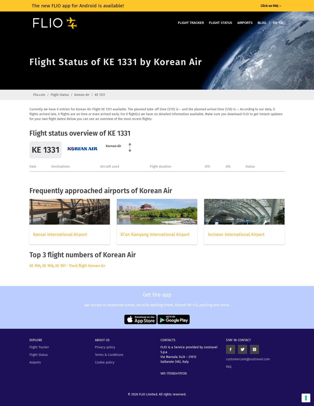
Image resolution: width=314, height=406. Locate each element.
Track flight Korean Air (87, 265)
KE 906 (34, 265)
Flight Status (220, 23)
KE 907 (60, 265)
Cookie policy (104, 362)
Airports (245, 23)
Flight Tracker (191, 23)
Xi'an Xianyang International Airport (155, 234)
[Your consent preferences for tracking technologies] (306, 398)
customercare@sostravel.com (248, 359)
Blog (262, 23)
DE (281, 23)
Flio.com (39, 95)
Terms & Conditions (109, 355)
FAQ (228, 367)
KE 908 (47, 265)
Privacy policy (105, 347)
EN (275, 23)
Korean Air (81, 95)
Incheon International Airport (236, 234)
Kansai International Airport (60, 234)
